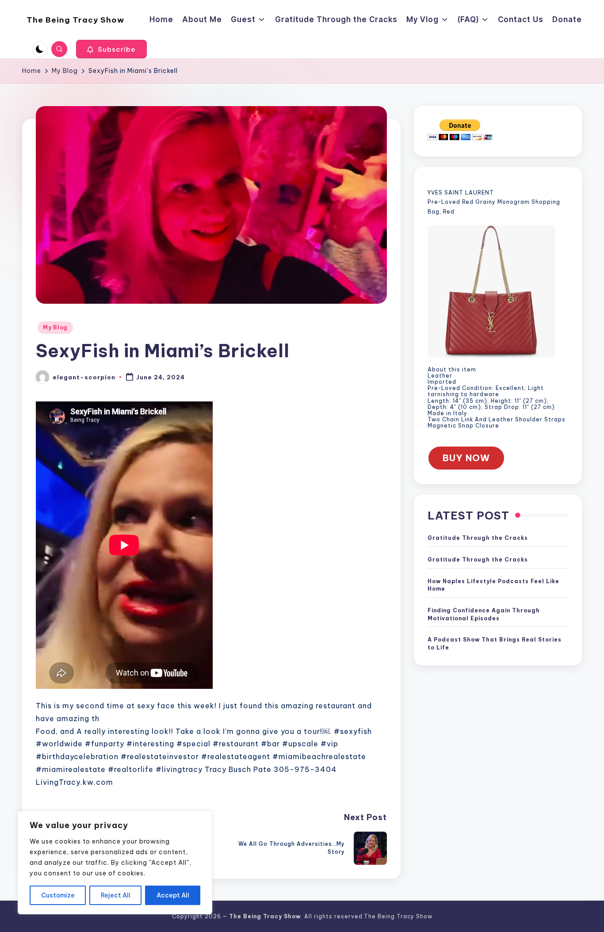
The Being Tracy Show (75, 20)
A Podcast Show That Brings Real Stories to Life (495, 644)
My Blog (55, 327)
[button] (111, 49)
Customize (58, 895)
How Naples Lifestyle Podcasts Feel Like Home (493, 585)
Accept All (173, 895)
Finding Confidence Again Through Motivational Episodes (484, 614)
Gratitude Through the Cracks (478, 538)
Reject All (115, 895)
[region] (115, 862)
